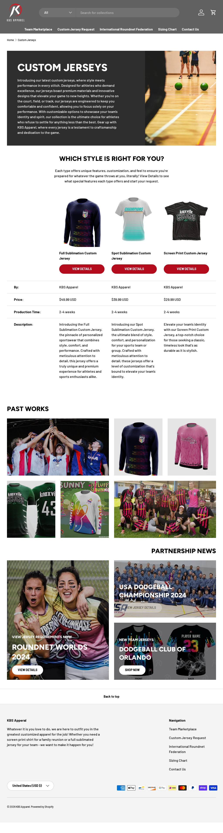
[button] (213, 12)
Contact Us (190, 29)
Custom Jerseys (27, 40)
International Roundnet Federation (126, 29)
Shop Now (132, 670)
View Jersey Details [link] (140, 607)
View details (82, 269)
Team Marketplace (38, 29)
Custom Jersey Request (76, 29)
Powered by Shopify (42, 806)
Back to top (111, 696)
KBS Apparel (23, 806)
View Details (27, 670)
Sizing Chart (167, 29)
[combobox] (109, 12)
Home (10, 40)
